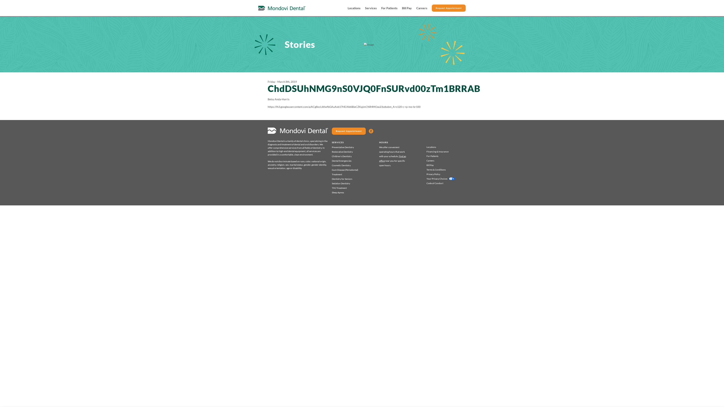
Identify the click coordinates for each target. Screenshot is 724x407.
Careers (421, 8)
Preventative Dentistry (343, 147)
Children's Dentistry (342, 156)
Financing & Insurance (437, 151)
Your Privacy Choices (436, 178)
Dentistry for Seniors (342, 178)
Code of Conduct (434, 183)
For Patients (389, 8)
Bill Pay (407, 8)
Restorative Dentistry (342, 151)
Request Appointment (449, 8)
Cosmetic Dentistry (341, 165)
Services (371, 8)
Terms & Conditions (436, 169)
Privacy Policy (433, 174)
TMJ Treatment (339, 188)
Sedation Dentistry (341, 183)
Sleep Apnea (338, 192)
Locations (354, 8)
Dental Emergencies (341, 160)
